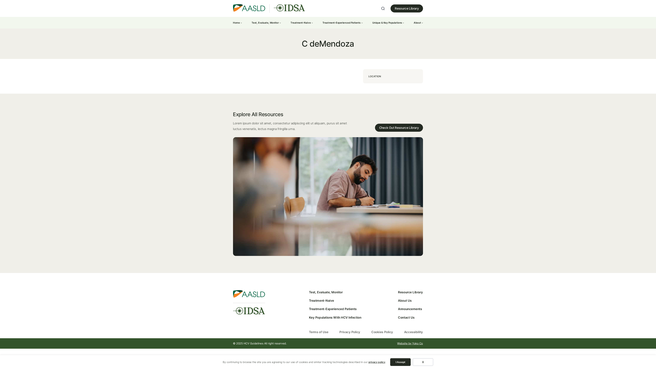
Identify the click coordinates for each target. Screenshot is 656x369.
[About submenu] (422, 22)
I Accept (400, 362)
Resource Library (407, 8)
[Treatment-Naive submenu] (312, 22)
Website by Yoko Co (410, 343)
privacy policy (376, 362)
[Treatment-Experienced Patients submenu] (362, 22)
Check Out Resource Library (399, 127)
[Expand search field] (383, 8)
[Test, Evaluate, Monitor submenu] (280, 22)
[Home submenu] (241, 22)
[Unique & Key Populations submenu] (403, 22)
